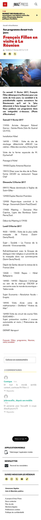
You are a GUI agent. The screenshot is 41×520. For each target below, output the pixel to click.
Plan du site (9, 504)
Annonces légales (12, 488)
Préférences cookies (12, 509)
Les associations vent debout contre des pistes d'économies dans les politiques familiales (15, 16)
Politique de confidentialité (14, 512)
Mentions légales (11, 507)
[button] (5, 4)
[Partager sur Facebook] (10, 54)
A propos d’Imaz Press (13, 498)
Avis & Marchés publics (14, 491)
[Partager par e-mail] (4, 54)
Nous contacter (10, 501)
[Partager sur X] (15, 54)
